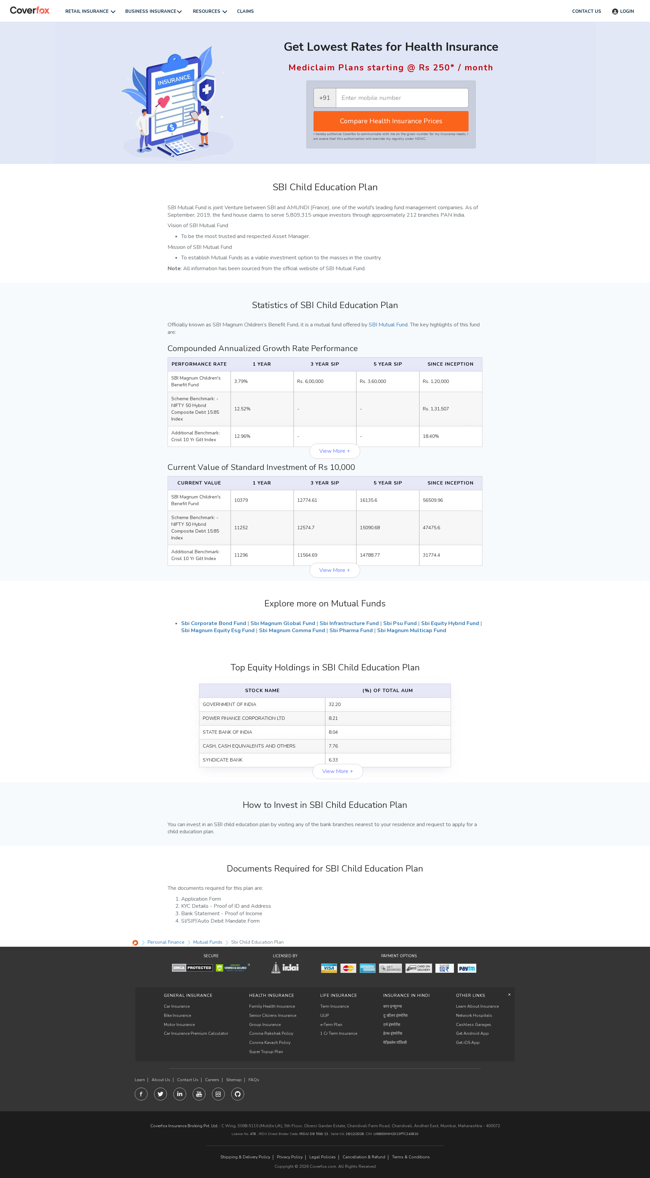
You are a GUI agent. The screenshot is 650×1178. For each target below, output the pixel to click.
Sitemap (234, 1080)
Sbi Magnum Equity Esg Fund (218, 630)
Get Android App (472, 1033)
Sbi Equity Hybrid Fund (450, 623)
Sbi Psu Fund (400, 623)
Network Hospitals (474, 1015)
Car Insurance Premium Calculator (196, 1033)
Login (627, 11)
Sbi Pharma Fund (351, 630)
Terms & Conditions (411, 1157)
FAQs (253, 1080)
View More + (334, 451)
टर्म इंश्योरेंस (391, 1024)
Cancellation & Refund (364, 1157)
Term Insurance (334, 1006)
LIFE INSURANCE (338, 995)
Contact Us (187, 1080)
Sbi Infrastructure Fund (349, 623)
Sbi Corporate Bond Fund (213, 623)
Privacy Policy (290, 1157)
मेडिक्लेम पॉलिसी (395, 1042)
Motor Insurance (179, 1024)
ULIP (324, 1015)
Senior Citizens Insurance (272, 1015)
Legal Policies (322, 1157)
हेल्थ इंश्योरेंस (392, 1033)
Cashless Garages (473, 1024)
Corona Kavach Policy (269, 1042)
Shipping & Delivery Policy (245, 1157)
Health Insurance (271, 995)
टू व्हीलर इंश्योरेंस (395, 1015)
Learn (140, 1080)
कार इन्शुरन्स (392, 1006)
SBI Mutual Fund (388, 324)
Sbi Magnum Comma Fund (292, 630)
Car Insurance (177, 1006)
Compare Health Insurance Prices (391, 121)
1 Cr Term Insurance (338, 1033)
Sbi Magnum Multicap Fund (411, 630)
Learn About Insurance (477, 1006)
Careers (212, 1080)
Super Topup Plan (266, 1051)
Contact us (586, 11)
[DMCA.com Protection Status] (192, 967)
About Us (161, 1080)
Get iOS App (468, 1042)
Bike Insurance (177, 1015)
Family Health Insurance (272, 1006)
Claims (245, 11)
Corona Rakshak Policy (271, 1033)
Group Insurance (265, 1024)
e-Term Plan (331, 1024)
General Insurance (188, 995)
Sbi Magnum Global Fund (283, 623)
